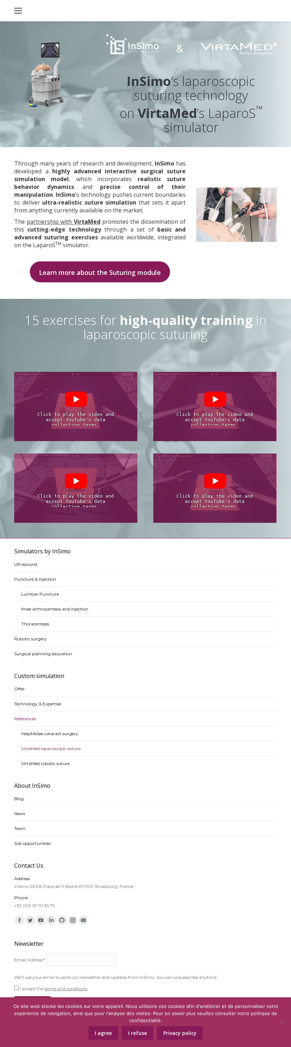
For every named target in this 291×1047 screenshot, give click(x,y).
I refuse (137, 1033)
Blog (19, 798)
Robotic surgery (30, 638)
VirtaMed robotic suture (45, 763)
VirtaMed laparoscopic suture (51, 748)
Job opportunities (32, 843)
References (25, 718)
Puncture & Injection (35, 579)
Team (20, 828)
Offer (19, 688)
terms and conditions (65, 988)
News (19, 813)
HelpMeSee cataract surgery (49, 733)
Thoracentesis (35, 623)
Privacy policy (180, 1033)
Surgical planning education (43, 653)
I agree (103, 1033)
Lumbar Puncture (40, 594)
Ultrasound (25, 564)
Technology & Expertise (37, 703)
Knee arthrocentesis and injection (54, 609)
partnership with (63, 222)
